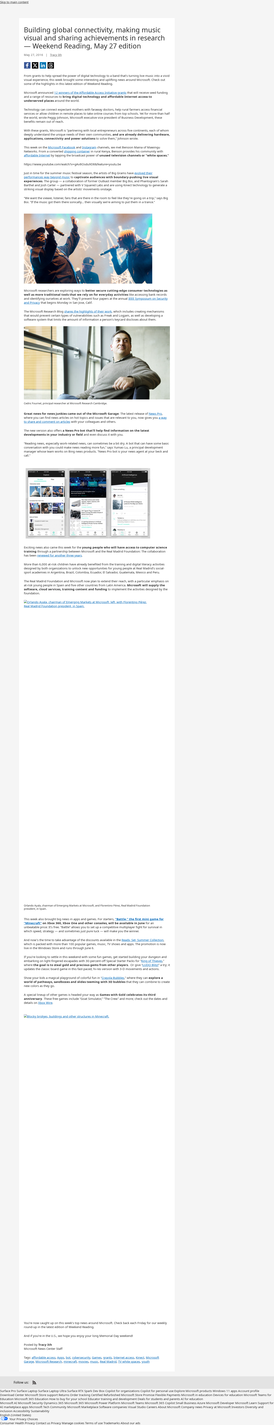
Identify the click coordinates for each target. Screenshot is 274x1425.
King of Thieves (151, 961)
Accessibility (21, 1411)
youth (146, 1361)
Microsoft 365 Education (31, 1399)
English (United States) (15, 1415)
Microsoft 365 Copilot (160, 1403)
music (94, 1361)
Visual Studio (137, 1407)
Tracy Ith (56, 55)
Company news (191, 1407)
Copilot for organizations (122, 1391)
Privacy (56, 1423)
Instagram (89, 147)
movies (83, 1361)
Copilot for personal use (157, 1391)
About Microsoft (169, 1407)
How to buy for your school (68, 1399)
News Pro (155, 414)
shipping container (77, 151)
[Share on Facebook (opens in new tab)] (27, 65)
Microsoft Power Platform (102, 1403)
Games (96, 1357)
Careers (152, 1407)
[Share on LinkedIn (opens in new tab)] (43, 65)
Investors (237, 1407)
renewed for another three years (59, 555)
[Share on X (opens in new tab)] (35, 65)
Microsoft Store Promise (137, 1395)
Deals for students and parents (159, 1399)
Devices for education (228, 1395)
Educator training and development (112, 1399)
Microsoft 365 (74, 1403)
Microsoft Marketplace (82, 1407)
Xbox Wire (45, 1003)
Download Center (12, 1395)
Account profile (248, 1391)
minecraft (70, 1361)
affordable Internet (37, 155)
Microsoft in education (196, 1395)
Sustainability (40, 1411)
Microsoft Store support (41, 1395)
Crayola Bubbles (113, 978)
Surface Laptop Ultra (52, 1391)
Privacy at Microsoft (217, 1407)
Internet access (124, 1357)
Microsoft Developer (220, 1403)
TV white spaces (129, 1361)
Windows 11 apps (225, 1391)
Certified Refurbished (105, 1395)
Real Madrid (108, 1361)
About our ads (130, 1423)
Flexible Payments (167, 1395)
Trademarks (112, 1423)
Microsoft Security (30, 1403)
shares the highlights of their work (88, 311)
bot (68, 1357)
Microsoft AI (8, 1403)
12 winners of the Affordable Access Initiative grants (90, 93)
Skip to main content (14, 2)
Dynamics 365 (54, 1403)
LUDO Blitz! (150, 965)
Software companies (113, 1407)
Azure (201, 1403)
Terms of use (94, 1423)
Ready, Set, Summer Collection (142, 940)
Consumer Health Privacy (17, 1423)
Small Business (186, 1403)
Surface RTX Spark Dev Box (86, 1391)
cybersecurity (81, 1357)
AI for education (192, 1399)
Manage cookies (73, 1423)
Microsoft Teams (132, 1403)
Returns (64, 1395)
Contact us (43, 1423)
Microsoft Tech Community (47, 1407)
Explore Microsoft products (193, 1391)
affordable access (44, 1357)
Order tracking (80, 1395)
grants (107, 1357)
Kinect (140, 1357)
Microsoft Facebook (61, 147)
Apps (60, 1357)
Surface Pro (8, 1391)
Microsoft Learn (246, 1403)
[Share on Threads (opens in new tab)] (51, 65)
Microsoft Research (49, 1361)
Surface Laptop (27, 1391)
